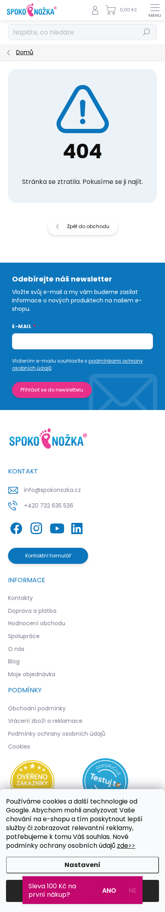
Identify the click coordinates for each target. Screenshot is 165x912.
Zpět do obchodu (88, 226)
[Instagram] (35, 527)
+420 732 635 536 (48, 506)
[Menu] (155, 10)
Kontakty (20, 598)
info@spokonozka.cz (52, 490)
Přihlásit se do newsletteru (51, 389)
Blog (14, 661)
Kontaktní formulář (48, 555)
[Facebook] (15, 527)
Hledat (147, 32)
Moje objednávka (31, 674)
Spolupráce (24, 636)
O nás (16, 649)
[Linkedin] (77, 527)
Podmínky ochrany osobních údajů (56, 734)
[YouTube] (57, 527)
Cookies (19, 747)
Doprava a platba (32, 611)
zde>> (126, 845)
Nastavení (82, 864)
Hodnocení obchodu (36, 623)
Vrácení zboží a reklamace (45, 721)
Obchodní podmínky (37, 708)
